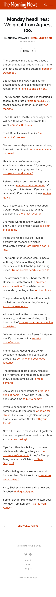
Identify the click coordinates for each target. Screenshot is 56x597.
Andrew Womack (18, 38)
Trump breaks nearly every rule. (31, 270)
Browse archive (28, 525)
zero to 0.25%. (37, 100)
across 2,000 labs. (21, 125)
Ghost (34, 577)
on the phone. (43, 290)
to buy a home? (32, 398)
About (28, 560)
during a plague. (24, 491)
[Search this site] (45, 5)
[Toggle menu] (51, 5)
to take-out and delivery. (32, 88)
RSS (28, 564)
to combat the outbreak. (30, 185)
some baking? (19, 439)
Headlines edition (41, 38)
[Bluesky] (25, 554)
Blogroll (28, 569)
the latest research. (30, 213)
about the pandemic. (15, 306)
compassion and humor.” (18, 173)
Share (26, 50)
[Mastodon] (30, 554)
